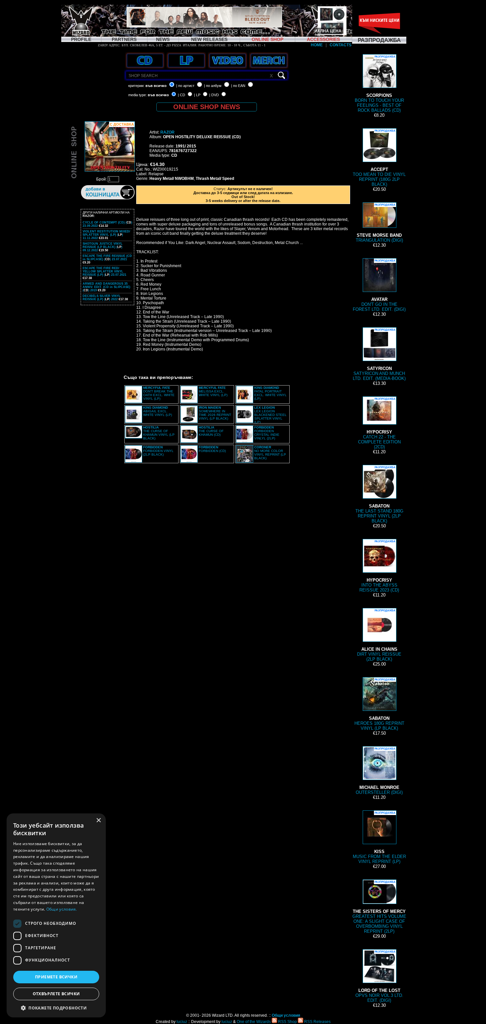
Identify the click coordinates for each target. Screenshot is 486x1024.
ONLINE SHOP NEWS (206, 106)
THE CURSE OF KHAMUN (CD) (211, 431)
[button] (56, 1007)
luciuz (182, 1021)
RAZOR (167, 132)
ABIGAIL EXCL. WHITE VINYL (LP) (157, 411)
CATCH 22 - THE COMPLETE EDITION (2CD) (379, 423)
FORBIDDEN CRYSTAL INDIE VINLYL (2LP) (266, 433)
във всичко (156, 86)
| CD (181, 95)
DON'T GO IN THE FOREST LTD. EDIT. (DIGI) (379, 285)
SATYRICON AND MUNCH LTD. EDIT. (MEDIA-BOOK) (379, 354)
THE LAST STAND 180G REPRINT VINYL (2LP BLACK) (379, 494)
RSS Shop (287, 1021)
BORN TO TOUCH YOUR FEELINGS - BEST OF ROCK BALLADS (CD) (379, 84)
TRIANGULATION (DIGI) (379, 223)
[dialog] (56, 915)
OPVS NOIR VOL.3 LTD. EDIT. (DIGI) (379, 976)
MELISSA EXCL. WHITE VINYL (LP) (213, 391)
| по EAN (238, 86)
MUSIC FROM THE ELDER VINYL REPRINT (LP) (379, 837)
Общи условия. (61, 909)
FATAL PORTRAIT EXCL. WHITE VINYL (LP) (270, 393)
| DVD (214, 95)
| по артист (185, 86)
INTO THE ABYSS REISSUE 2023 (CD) (379, 566)
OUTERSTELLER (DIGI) (379, 771)
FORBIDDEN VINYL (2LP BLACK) (158, 450)
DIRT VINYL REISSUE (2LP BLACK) (379, 635)
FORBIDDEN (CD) (212, 449)
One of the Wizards (254, 1021)
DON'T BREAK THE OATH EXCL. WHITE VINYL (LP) (159, 393)
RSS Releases (317, 1021)
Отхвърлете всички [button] (56, 994)
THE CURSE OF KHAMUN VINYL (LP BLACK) (159, 433)
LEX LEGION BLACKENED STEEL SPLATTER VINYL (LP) (270, 415)
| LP (197, 95)
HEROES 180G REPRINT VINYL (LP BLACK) (379, 704)
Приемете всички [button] (56, 977)
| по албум (213, 86)
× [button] (98, 820)
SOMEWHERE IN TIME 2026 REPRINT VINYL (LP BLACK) (215, 413)
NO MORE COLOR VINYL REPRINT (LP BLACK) (270, 452)
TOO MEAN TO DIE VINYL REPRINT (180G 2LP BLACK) (379, 158)
